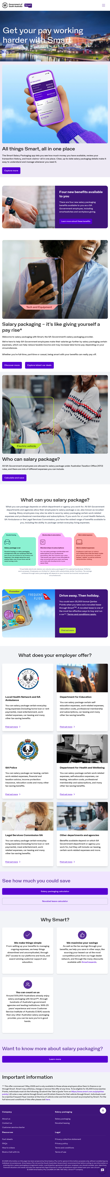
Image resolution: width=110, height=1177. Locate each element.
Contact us (7, 1123)
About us (6, 1119)
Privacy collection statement (68, 1139)
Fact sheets (7, 1139)
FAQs (4, 1143)
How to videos (8, 1148)
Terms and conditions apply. (81, 614)
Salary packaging (62, 1119)
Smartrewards (89, 962)
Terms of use (60, 1152)
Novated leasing (62, 1123)
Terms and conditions (64, 1148)
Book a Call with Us (10, 1152)
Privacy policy (61, 1143)
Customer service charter (13, 1127)
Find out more (67, 630)
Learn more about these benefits (75, 221)
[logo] (12, 5)
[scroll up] (103, 1110)
